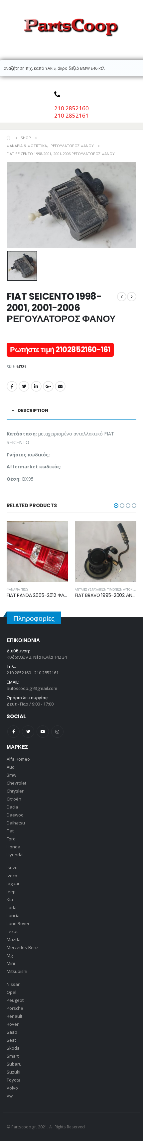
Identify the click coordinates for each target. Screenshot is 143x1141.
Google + (48, 386)
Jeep (11, 892)
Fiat (10, 831)
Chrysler (15, 791)
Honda (13, 847)
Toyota (14, 1080)
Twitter (24, 386)
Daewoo (15, 815)
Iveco (12, 876)
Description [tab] (33, 410)
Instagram (57, 731)
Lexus (13, 931)
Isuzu (12, 868)
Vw (10, 1096)
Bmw (11, 775)
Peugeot (15, 1000)
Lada (12, 907)
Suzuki (13, 1072)
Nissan (14, 984)
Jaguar (13, 884)
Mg (10, 955)
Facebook (12, 386)
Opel (11, 992)
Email (60, 386)
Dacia (12, 807)
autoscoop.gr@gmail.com (32, 688)
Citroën (14, 799)
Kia (10, 900)
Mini (11, 963)
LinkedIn (36, 386)
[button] (116, 506)
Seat (11, 1040)
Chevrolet (16, 783)
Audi (11, 767)
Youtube (43, 731)
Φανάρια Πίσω (17, 589)
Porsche (15, 1008)
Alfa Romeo (18, 759)
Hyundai (15, 855)
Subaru (14, 1064)
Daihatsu (16, 823)
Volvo (12, 1088)
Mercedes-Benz (23, 947)
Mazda (14, 939)
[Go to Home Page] (9, 138)
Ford (11, 839)
